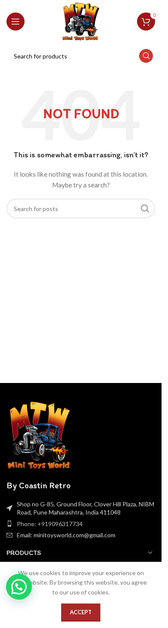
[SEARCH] (146, 56)
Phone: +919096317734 (50, 523)
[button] (19, 587)
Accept (81, 612)
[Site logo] (80, 21)
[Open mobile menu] (15, 21)
